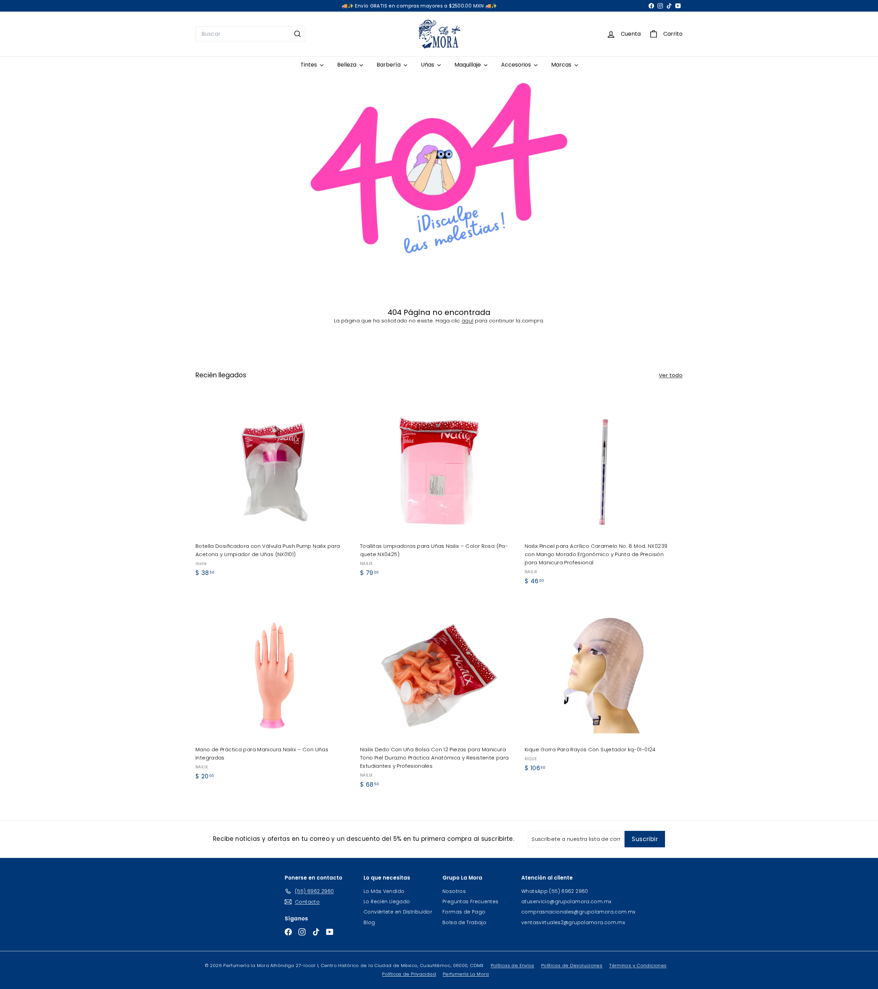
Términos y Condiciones (637, 965)
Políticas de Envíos (512, 965)
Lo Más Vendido (384, 891)
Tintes (309, 65)
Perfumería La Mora (466, 974)
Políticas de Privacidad (409, 974)
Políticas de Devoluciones (571, 965)
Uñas (428, 65)
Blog (369, 922)
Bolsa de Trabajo (464, 922)
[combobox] (250, 34)
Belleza (347, 65)
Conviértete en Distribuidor (398, 911)
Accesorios (516, 65)
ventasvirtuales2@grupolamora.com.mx (573, 922)
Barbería (389, 65)
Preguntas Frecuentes (470, 901)
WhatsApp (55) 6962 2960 (554, 891)
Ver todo (671, 375)
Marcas (562, 65)
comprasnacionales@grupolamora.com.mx (578, 911)
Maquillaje (468, 65)
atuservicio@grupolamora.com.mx (566, 901)
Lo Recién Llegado (387, 901)
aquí (468, 320)
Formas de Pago (463, 911)
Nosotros (454, 891)
